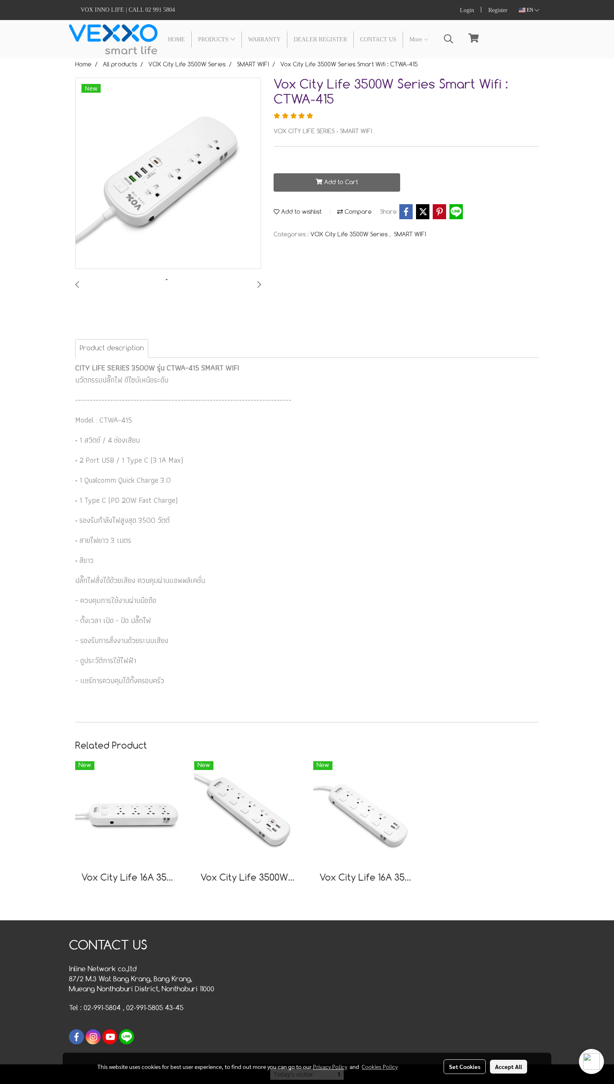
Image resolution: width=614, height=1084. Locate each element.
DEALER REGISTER (320, 39)
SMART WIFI (410, 235)
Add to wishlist (300, 212)
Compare (357, 212)
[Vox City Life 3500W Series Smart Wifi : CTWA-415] (168, 173)
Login (467, 10)
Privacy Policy (330, 1066)
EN (530, 10)
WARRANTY (264, 39)
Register (497, 10)
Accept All (508, 1066)
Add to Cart (340, 182)
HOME (176, 39)
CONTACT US (378, 39)
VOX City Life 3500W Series (349, 235)
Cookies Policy (380, 1066)
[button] (448, 39)
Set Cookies (464, 1066)
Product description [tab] (112, 348)
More (416, 39)
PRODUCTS (214, 39)
